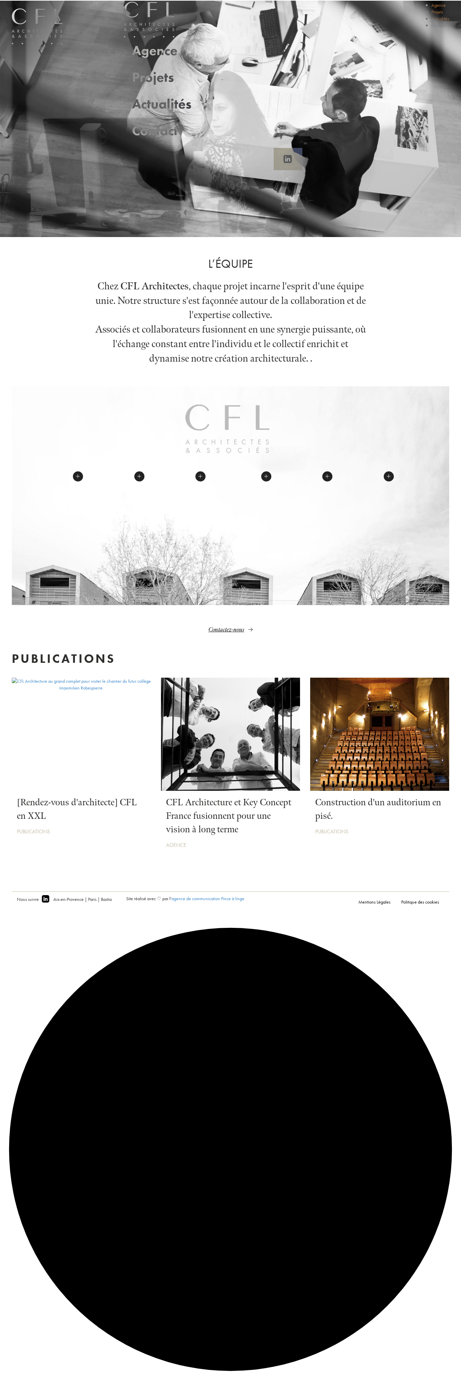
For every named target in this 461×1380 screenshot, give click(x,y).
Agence (155, 50)
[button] (78, 476)
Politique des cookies (420, 902)
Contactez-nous (226, 629)
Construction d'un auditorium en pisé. (378, 809)
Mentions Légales (374, 902)
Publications (33, 831)
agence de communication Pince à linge (207, 898)
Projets (153, 77)
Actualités (161, 103)
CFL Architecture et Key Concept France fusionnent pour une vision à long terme (228, 816)
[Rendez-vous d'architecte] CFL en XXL (77, 809)
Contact (155, 130)
